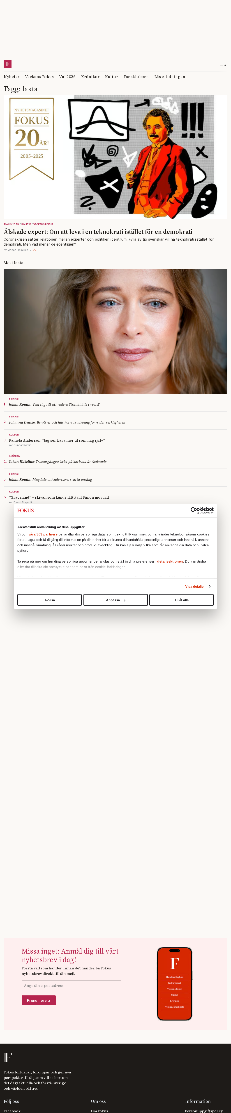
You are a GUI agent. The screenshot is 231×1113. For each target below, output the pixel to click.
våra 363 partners (43, 534)
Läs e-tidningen (169, 76)
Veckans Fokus (39, 76)
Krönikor (90, 76)
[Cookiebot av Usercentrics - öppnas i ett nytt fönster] (194, 510)
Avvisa (49, 600)
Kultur (111, 76)
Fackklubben (136, 76)
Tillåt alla (182, 600)
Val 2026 (67, 76)
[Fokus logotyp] (7, 1057)
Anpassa (113, 600)
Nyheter (12, 76)
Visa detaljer (195, 586)
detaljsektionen (170, 561)
